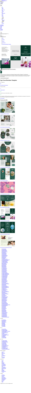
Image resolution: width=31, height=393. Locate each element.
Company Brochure (4, 250)
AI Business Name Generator (5, 349)
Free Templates (4, 371)
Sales (2, 352)
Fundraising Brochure (5, 255)
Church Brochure (4, 271)
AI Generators (4, 319)
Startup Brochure (4, 310)
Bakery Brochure (4, 263)
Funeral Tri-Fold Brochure (5, 287)
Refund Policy (4, 379)
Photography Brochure (5, 303)
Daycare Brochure (4, 279)
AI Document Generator (5, 332)
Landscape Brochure (4, 297)
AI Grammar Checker (5, 348)
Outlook (3, 363)
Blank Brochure (4, 265)
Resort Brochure (4, 306)
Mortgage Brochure (4, 300)
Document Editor (4, 320)
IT (2, 356)
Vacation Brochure (4, 315)
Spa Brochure (3, 42)
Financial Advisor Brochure (5, 283)
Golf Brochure (4, 288)
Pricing (3, 376)
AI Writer (3, 333)
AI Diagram (3, 336)
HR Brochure (3, 292)
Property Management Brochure (6, 304)
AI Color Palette (4, 343)
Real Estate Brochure (4, 251)
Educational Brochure (5, 280)
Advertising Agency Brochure (6, 259)
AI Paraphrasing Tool (4, 346)
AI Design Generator (4, 330)
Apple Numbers (4, 367)
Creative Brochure (4, 278)
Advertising (3, 353)
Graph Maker (3, 326)
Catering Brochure (4, 269)
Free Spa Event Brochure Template (6, 44)
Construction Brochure (5, 275)
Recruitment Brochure (5, 305)
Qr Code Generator (4, 340)
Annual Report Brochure (5, 260)
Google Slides (4, 365)
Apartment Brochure (4, 261)
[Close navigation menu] (1, 5)
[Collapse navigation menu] (1, 32)
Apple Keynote (4, 368)
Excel (2, 361)
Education (3, 357)
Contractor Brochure (4, 277)
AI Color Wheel (4, 342)
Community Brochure (5, 272)
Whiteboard (3, 323)
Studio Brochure (4, 311)
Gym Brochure (4, 290)
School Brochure (4, 249)
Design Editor (3, 321)
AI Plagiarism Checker (5, 347)
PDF (2, 366)
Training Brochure (4, 313)
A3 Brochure (3, 258)
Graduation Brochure (4, 289)
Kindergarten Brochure (5, 296)
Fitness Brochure (4, 284)
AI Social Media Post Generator (6, 331)
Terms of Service (4, 378)
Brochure (3, 41)
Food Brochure (4, 252)
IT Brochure (3, 294)
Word (2, 360)
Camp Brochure (4, 267)
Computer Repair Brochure (5, 274)
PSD (2, 369)
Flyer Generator (2, 98)
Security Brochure (4, 308)
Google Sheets (4, 364)
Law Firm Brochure (4, 298)
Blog (2, 381)
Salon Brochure (4, 307)
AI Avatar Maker (4, 344)
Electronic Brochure (4, 281)
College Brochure (4, 253)
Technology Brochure (5, 312)
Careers (3, 380)
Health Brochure (4, 257)
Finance (3, 354)
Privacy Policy (4, 377)
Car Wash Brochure (4, 268)
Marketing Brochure (4, 299)
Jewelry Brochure (4, 295)
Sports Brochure (4, 309)
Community (3, 375)
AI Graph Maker (4, 337)
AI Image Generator (4, 329)
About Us (3, 374)
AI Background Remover (5, 345)
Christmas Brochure (4, 270)
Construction (3, 355)
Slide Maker (3, 322)
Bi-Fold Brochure (4, 264)
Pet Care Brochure (4, 302)
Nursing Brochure (4, 301)
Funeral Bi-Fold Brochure (5, 286)
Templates (3, 39)
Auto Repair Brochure (5, 262)
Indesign (3, 370)
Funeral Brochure (4, 254)
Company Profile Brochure (5, 273)
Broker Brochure (4, 266)
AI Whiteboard (4, 335)
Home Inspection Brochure (5, 291)
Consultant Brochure (4, 276)
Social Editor (3, 325)
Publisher (3, 362)
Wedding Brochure (4, 316)
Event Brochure (4, 282)
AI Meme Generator (4, 341)
